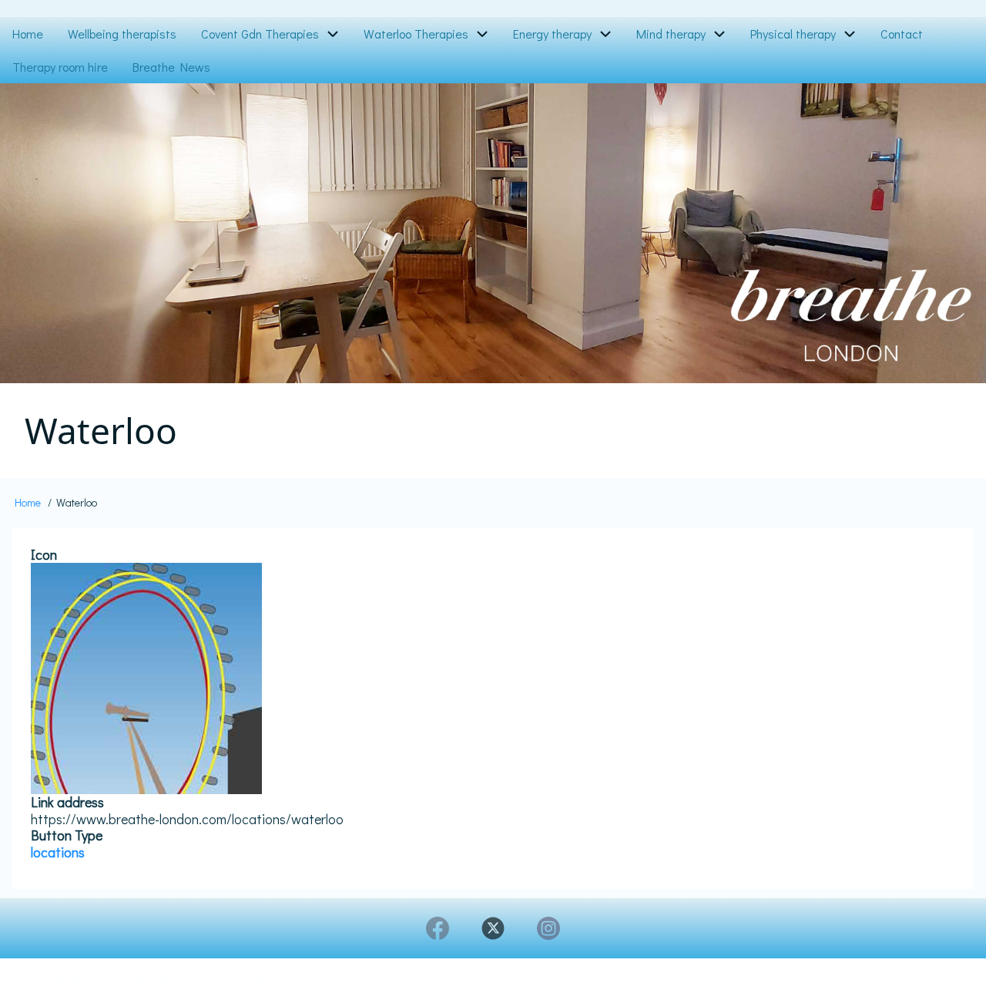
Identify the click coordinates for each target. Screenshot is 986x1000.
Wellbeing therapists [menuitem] (122, 33)
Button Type (66, 835)
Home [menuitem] (27, 33)
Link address (67, 802)
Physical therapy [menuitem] (793, 33)
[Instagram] (548, 928)
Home (28, 502)
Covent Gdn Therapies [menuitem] (260, 33)
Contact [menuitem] (901, 33)
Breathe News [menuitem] (171, 67)
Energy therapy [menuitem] (552, 33)
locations (58, 852)
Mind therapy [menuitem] (671, 33)
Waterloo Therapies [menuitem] (416, 33)
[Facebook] (437, 928)
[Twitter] (493, 928)
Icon (44, 555)
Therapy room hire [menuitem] (60, 67)
